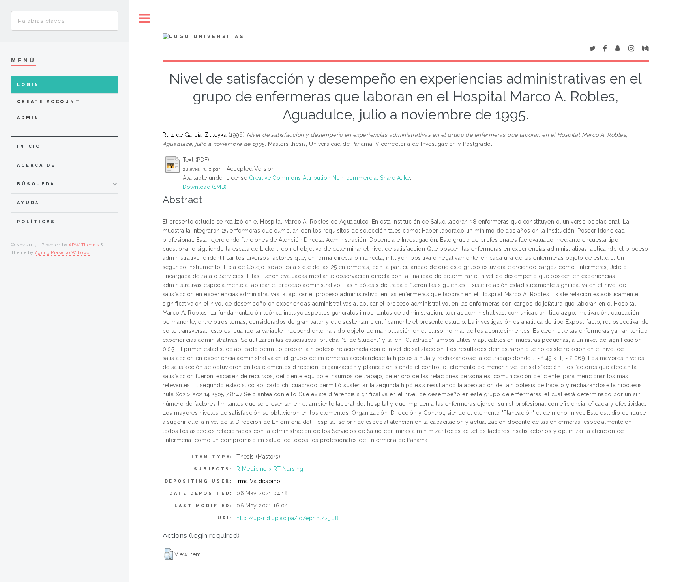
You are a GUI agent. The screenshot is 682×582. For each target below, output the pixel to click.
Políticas (36, 221)
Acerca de (36, 165)
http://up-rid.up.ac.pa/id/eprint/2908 (287, 518)
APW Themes (84, 245)
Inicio (29, 146)
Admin (28, 117)
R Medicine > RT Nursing (270, 469)
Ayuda (28, 202)
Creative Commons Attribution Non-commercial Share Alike (329, 178)
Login (28, 84)
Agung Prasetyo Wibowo (62, 252)
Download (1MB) (205, 187)
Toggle (144, 18)
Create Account (49, 101)
